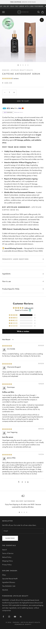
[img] (7, 346)
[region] (23, 501)
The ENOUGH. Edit (8, 586)
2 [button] (22, 482)
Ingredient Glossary (8, 582)
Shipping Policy (7, 561)
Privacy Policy (7, 564)
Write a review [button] (23, 331)
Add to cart (23, 101)
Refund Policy (6, 557)
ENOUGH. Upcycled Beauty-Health (17, 70)
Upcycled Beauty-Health (10, 578)
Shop (4, 575)
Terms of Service (7, 553)
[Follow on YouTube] (15, 616)
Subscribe (10, 538)
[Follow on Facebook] (3, 616)
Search (4, 550)
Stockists (5, 590)
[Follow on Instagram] (9, 616)
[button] (7, 78)
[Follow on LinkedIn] (21, 616)
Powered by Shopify (23, 624)
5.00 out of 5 (28, 308)
